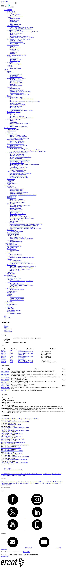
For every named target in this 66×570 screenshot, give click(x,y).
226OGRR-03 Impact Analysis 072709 (11, 424)
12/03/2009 (3, 350)
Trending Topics (14, 50)
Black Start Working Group (17, 154)
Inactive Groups (11, 179)
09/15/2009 (3, 356)
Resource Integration (15, 109)
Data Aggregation (11, 265)
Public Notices (14, 84)
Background (7, 330)
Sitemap (3, 556)
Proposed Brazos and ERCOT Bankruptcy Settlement (24, 31)
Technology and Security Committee (19, 138)
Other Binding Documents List (18, 237)
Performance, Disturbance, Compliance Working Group (24, 164)
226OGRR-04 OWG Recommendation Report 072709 (15, 427)
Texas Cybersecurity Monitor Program (20, 94)
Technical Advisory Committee (15, 139)
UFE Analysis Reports (16, 270)
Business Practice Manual (13, 234)
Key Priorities (10, 240)
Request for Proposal (15, 64)
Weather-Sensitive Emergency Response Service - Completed (26, 228)
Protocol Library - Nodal (16, 190)
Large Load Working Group (17, 141)
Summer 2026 (13, 53)
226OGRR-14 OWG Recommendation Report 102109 (15, 456)
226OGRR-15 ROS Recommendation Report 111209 (14, 459)
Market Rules (7, 184)
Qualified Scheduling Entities (17, 104)
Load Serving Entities (15, 103)
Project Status (21, 481)
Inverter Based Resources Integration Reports (21, 281)
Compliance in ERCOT (13, 233)
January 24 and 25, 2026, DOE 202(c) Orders (22, 37)
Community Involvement (16, 15)
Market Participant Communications (16, 78)
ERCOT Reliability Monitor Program (16, 55)
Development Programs (16, 59)
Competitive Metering (15, 260)
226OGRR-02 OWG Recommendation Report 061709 (15, 421)
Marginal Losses (14, 250)
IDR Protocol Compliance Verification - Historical (23, 266)
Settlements (10, 272)
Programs (9, 87)
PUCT (8, 132)
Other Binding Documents (14, 235)
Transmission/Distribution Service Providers (21, 110)
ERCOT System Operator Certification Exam (21, 117)
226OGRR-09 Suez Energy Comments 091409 (13, 442)
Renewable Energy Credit (17, 93)
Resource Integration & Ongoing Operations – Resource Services (34, 483)
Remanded (21, 354)
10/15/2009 (3, 354)
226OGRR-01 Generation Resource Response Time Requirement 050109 (19, 419)
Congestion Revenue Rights (14, 246)
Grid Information (8, 275)
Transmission (10, 288)
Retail (8, 253)
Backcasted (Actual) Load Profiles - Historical (22, 257)
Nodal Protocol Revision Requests (19, 192)
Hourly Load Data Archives (17, 284)
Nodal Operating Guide (16, 209)
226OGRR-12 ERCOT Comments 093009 (12, 451)
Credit (11, 100)
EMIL (8, 305)
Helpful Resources (15, 47)
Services (6, 69)
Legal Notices (13, 34)
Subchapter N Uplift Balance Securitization (21, 29)
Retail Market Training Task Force (19, 148)
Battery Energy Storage (16, 241)
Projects (9, 96)
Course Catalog (14, 115)
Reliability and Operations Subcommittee (17, 152)
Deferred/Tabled (22, 357)
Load (8, 282)
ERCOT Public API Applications (18, 126)
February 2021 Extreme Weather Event (20, 36)
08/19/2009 (3, 357)
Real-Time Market (11, 249)
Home (5, 316)
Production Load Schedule (17, 289)
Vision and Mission (15, 14)
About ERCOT (8, 10)
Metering (9, 259)
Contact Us (10, 66)
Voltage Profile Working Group (18, 170)
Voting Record (7, 328)
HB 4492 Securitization (13, 26)
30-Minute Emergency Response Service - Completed (24, 225)
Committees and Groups (10, 128)
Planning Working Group (16, 166)
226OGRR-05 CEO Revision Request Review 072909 (15, 430)
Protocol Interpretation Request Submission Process (23, 195)
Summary (6, 326)
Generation (10, 279)
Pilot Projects (10, 222)
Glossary (9, 475)
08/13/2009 (3, 359)
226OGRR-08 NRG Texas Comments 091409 (12, 439)
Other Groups (10, 180)
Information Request (15, 68)
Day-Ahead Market (12, 247)
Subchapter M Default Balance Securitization (21, 27)
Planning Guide (14, 212)
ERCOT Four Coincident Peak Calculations (21, 268)
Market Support (14, 75)
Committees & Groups (19, 474)
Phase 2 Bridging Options (16, 199)
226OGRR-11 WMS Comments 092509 (11, 448)
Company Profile (11, 13)
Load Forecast (14, 286)
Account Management (16, 74)
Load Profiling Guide (15, 208)
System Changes (11, 230)
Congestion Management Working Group (20, 173)
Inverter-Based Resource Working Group (20, 157)
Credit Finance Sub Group (17, 142)
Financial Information (15, 24)
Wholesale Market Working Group (19, 177)
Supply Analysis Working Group (18, 176)
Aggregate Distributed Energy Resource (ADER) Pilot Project (26, 224)
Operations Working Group (17, 163)
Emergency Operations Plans (17, 202)
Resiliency (9, 295)
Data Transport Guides (16, 206)
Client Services (11, 72)
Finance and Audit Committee (18, 135)
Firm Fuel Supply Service (16, 90)
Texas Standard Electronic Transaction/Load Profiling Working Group (28, 151)
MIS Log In (10, 307)
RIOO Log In (10, 308)
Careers (9, 56)
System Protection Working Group (19, 167)
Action (5, 327)
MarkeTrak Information (16, 77)
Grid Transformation (15, 40)
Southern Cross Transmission (17, 200)
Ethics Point (4, 481)
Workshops (10, 182)
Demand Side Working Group (18, 174)
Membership (13, 21)
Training (9, 113)
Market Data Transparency (14, 119)
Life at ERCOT (14, 58)
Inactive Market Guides (16, 221)
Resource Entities (14, 107)
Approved (20, 350)
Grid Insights (13, 52)
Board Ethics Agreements (16, 33)
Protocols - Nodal (11, 187)
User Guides (13, 122)
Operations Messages (15, 81)
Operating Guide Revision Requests (13, 469)
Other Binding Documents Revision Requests (21, 238)
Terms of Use (26, 552)
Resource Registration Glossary (18, 214)
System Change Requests (16, 231)
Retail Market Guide (15, 215)
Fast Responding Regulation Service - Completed (22, 227)
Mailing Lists (28, 547)
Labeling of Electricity (16, 254)
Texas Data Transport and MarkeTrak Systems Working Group (26, 149)
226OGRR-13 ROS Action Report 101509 (12, 453)
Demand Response (15, 88)
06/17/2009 (3, 362)
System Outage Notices (16, 85)
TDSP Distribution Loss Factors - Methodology (22, 263)
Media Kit (12, 46)
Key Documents (8, 331)
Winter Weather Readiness (17, 297)
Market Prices (10, 251)
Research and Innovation (16, 42)
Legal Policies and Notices (14, 30)
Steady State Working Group (17, 168)
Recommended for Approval (25, 351)
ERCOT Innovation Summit (17, 43)
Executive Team (14, 20)
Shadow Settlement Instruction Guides (20, 269)
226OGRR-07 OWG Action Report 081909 (12, 436)
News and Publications (13, 45)
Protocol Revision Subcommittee (15, 144)
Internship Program (15, 61)
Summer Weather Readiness (17, 298)
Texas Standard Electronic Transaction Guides (22, 218)
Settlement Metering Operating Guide (19, 217)
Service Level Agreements (13, 112)
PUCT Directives (11, 198)
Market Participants (12, 183)
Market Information (9, 243)
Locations (9, 65)
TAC (11, 350)
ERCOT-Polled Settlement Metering (19, 262)
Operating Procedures (15, 211)
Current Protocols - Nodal (16, 189)
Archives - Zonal (11, 196)
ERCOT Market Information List (9, 483)
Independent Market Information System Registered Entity (25, 101)
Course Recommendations (17, 116)
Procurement (10, 62)
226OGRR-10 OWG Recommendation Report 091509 (15, 445)
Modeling (9, 301)
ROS (11, 351)
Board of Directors (15, 18)
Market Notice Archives (16, 80)
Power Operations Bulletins (17, 82)
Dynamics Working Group (17, 155)
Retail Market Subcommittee (14, 147)
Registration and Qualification (14, 97)
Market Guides (11, 203)
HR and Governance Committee (18, 136)
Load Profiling (10, 256)
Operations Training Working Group (19, 161)
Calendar (23, 475)
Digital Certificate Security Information (20, 123)
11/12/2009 (3, 351)
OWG (11, 353)
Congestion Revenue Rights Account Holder (21, 98)
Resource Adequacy (12, 291)
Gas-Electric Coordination (17, 300)
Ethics (11, 23)
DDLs (12, 120)
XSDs (11, 125)
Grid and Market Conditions (14, 313)
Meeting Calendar (11, 131)
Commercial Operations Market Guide (20, 205)
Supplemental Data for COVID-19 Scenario (21, 285)
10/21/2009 (3, 353)
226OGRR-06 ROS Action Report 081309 (12, 433)
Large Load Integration (16, 106)
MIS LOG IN (4, 1)
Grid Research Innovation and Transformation (18, 39)
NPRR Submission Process (17, 193)
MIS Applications (43, 481)
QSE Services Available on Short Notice (20, 91)
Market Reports (11, 273)
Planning (9, 294)
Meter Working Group (16, 158)
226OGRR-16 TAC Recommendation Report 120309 (14, 462)
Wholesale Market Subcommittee (15, 171)
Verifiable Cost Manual (16, 219)
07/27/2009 (3, 360)
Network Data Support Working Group (20, 160)
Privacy (7, 556)
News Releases (14, 49)
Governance (10, 17)
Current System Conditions (14, 278)
